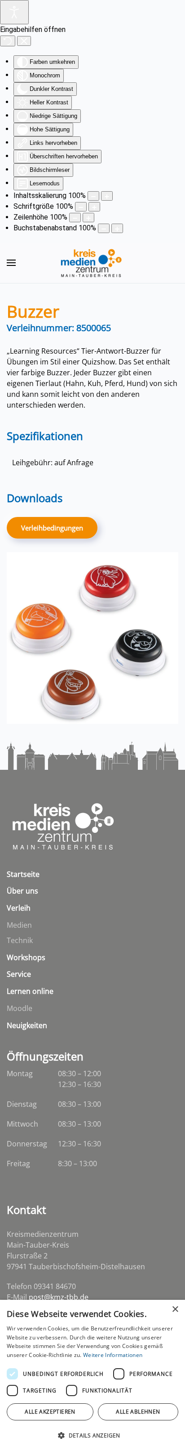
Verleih (19, 908)
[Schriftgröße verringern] (81, 206)
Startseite (23, 874)
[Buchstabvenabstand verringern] (104, 228)
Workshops (26, 957)
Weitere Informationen (112, 1355)
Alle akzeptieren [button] (50, 1411)
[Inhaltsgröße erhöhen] (107, 196)
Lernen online (30, 991)
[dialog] (92, 1375)
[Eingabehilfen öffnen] (14, 12)
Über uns (22, 891)
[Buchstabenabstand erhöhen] (117, 228)
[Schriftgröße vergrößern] (94, 206)
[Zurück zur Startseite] (92, 263)
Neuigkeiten (27, 1025)
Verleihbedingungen (52, 527)
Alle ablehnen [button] (138, 1411)
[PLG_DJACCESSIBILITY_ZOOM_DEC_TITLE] (93, 196)
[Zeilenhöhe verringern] (75, 217)
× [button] (175, 1309)
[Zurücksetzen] (7, 41)
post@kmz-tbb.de (58, 1297)
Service (19, 974)
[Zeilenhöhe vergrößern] (88, 217)
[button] (11, 263)
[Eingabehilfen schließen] (24, 41)
